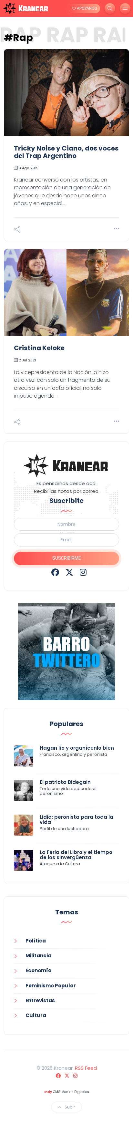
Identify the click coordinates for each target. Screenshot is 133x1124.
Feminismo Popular (51, 985)
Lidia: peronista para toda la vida (76, 820)
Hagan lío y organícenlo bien (77, 747)
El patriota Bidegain (65, 782)
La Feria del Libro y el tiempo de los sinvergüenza (76, 855)
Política (36, 940)
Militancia (38, 955)
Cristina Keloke (39, 347)
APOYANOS (86, 8)
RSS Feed (86, 1068)
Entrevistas (40, 1000)
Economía (39, 970)
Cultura (36, 1015)
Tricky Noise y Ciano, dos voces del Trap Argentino (66, 152)
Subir (70, 1107)
